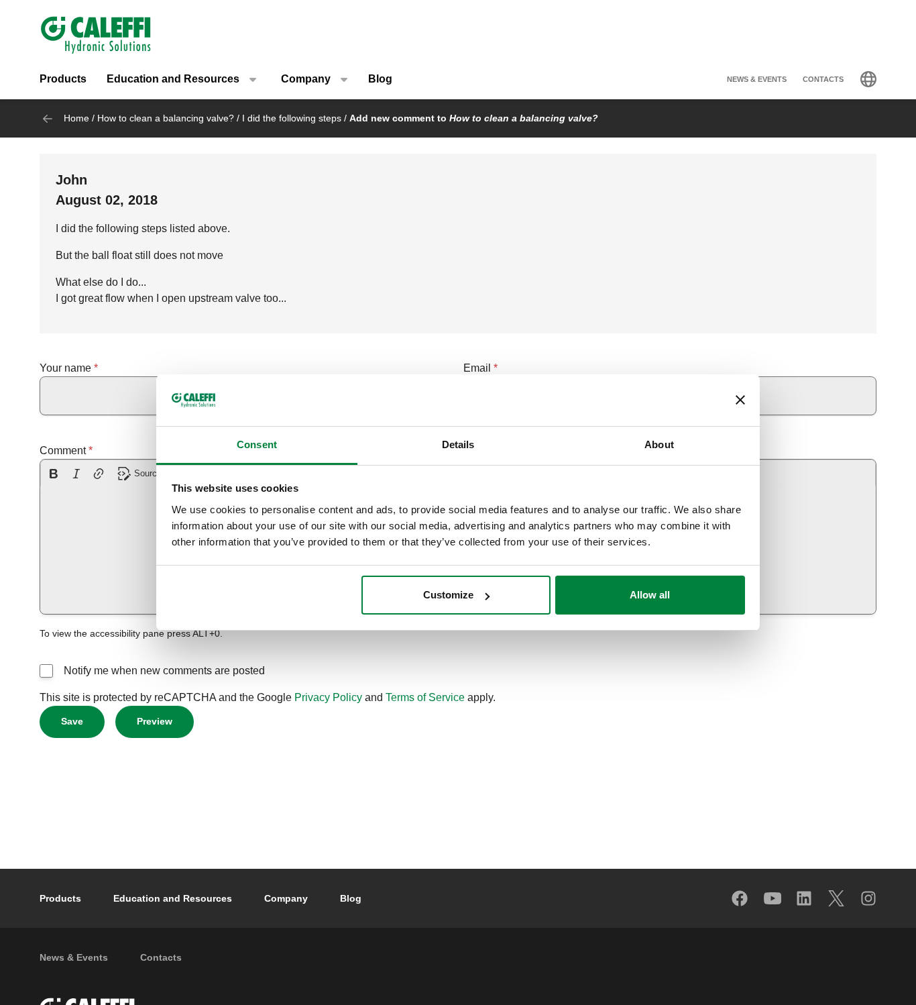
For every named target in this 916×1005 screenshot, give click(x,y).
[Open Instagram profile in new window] (869, 898)
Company (286, 898)
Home (76, 118)
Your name (65, 368)
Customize (448, 594)
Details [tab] (458, 444)
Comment (63, 450)
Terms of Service (425, 697)
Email (477, 368)
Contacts (823, 79)
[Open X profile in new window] (837, 898)
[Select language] (868, 79)
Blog (380, 79)
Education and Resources (172, 898)
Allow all (650, 594)
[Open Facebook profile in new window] (740, 898)
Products (63, 79)
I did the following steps (291, 118)
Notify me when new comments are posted (164, 670)
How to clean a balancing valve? (165, 118)
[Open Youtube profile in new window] (772, 898)
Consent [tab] (257, 444)
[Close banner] (740, 400)
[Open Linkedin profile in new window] (804, 898)
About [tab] (659, 444)
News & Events (757, 79)
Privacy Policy (328, 697)
